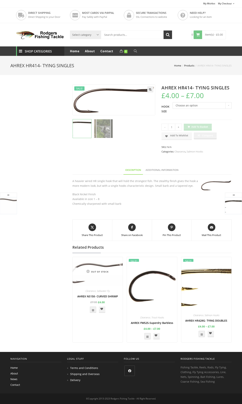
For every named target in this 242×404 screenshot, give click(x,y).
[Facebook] (129, 371)
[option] (82, 128)
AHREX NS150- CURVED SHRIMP (97, 296)
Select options (93, 309)
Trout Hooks (157, 317)
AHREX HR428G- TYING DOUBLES (206, 320)
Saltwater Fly (103, 291)
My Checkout (225, 3)
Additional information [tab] (162, 170)
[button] (150, 89)
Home (14, 368)
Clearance (180, 151)
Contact (15, 385)
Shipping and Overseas (85, 374)
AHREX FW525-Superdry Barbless (152, 323)
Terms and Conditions (84, 368)
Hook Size (165, 109)
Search (168, 34)
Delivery (75, 380)
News (13, 379)
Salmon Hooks (195, 151)
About (14, 373)
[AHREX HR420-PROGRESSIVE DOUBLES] (233, 205)
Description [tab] (133, 170)
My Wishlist (209, 3)
